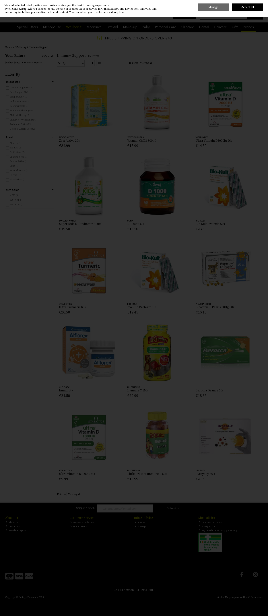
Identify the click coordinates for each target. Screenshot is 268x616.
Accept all (247, 7)
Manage (213, 7)
